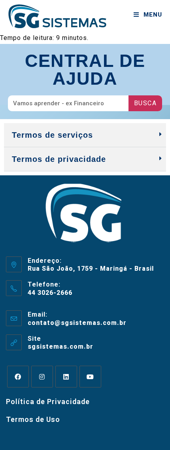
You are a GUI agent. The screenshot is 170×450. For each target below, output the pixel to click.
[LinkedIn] (66, 376)
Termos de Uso (33, 419)
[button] (85, 135)
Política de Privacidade (48, 401)
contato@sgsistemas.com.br (77, 323)
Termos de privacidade (59, 159)
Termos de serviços (52, 135)
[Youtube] (90, 376)
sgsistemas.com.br (60, 346)
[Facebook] (18, 376)
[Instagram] (42, 376)
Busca (145, 103)
